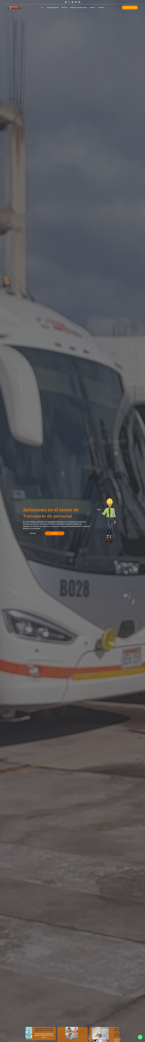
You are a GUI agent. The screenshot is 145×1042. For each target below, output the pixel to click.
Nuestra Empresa (53, 7)
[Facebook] (66, 2)
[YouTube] (76, 2)
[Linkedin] (79, 2)
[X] (69, 2)
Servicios (64, 7)
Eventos (92, 7)
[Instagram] (72, 2)
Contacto (101, 7)
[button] (140, 1037)
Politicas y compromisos (78, 7)
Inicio (42, 7)
